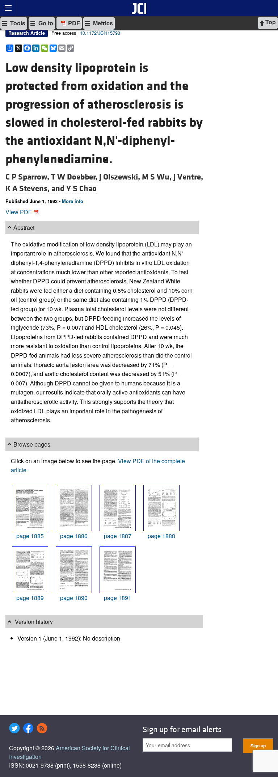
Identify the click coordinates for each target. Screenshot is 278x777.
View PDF (19, 212)
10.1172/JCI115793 (100, 32)
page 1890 (74, 598)
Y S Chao (81, 188)
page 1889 (30, 598)
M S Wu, (157, 177)
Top (270, 22)
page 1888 (161, 536)
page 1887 (117, 536)
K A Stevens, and (35, 188)
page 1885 (30, 536)
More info (72, 201)
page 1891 (117, 598)
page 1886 (74, 536)
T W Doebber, (75, 177)
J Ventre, (188, 177)
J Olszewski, (120, 177)
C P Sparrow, (28, 177)
